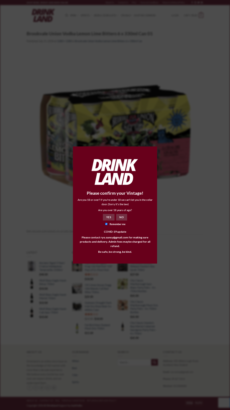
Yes (108, 217)
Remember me (117, 224)
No (121, 217)
